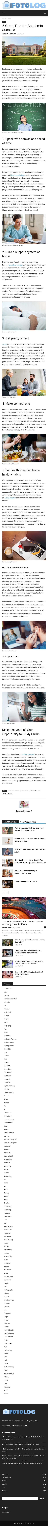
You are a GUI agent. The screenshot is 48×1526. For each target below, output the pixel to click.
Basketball (7, 1012)
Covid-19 (7, 1082)
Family (6, 1129)
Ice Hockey (7, 1206)
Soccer (6, 1327)
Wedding (7, 1387)
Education (7, 1116)
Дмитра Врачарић (10, 33)
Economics (7, 1112)
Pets (5, 1286)
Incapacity (7, 1210)
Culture (6, 1089)
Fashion (6, 1136)
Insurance (7, 1216)
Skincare (7, 1323)
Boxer (6, 1032)
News (6, 1273)
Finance (6, 1149)
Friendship (8, 1159)
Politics (6, 1293)
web (5, 1383)
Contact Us (6, 1512)
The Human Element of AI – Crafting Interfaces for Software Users (24, 1450)
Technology (8, 1350)
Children (7, 1066)
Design (6, 1102)
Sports (6, 1340)
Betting (6, 1019)
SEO (5, 1310)
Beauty (6, 1015)
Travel (6, 1363)
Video (6, 1380)
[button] (3, 13)
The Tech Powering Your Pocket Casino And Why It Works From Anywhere (22, 1438)
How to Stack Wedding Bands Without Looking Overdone (22, 1463)
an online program (16, 265)
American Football (10, 999)
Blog (5, 1029)
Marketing (7, 1236)
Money (6, 1246)
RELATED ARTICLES (11, 822)
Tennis (6, 1353)
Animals (7, 1002)
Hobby (6, 1196)
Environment (8, 1123)
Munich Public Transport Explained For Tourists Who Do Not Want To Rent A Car (23, 1457)
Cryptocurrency (9, 1086)
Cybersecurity (9, 1092)
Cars (5, 1052)
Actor (5, 992)
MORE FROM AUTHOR (28, 822)
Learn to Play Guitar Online (26, 881)
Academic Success (14, 791)
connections (24, 791)
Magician (7, 1233)
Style (5, 1347)
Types (6, 1370)
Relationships (9, 1300)
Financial (7, 1153)
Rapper (6, 1296)
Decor (6, 1099)
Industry (7, 1213)
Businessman (9, 1042)
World (6, 1390)
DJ (4, 1109)
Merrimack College (17, 175)
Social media (8, 1337)
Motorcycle (8, 1250)
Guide (6, 1183)
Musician (7, 1263)
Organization (8, 1276)
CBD (5, 1059)
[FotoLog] (24, 5)
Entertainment (9, 1119)
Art (5, 1005)
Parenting (7, 1280)
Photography (8, 1290)
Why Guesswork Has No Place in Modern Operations (20, 1444)
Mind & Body (8, 1240)
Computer (7, 1076)
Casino (6, 1056)
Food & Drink (8, 1156)
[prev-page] (3, 892)
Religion (7, 1303)
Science (6, 1307)
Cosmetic (7, 1079)
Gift (5, 1179)
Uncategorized (9, 1373)
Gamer (6, 1169)
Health (6, 1189)
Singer (6, 1317)
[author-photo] (24, 808)
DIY (5, 1106)
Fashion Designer (10, 1139)
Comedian (7, 1069)
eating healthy (10, 498)
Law (5, 1223)
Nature (6, 1266)
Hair (5, 1186)
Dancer (6, 1096)
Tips (9, 18)
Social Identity (9, 1330)
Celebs (6, 1062)
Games (6, 1173)
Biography (7, 1026)
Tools (5, 1360)
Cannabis (7, 1049)
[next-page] (7, 892)
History (6, 1193)
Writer (6, 1394)
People (6, 1283)
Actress (6, 995)
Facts (5, 1126)
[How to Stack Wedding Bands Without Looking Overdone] (7, 975)
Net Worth (7, 1270)
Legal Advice (8, 1226)
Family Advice (9, 1133)
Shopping (7, 1313)
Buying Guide (9, 1046)
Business (7, 1036)
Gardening (7, 1176)
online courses (28, 754)
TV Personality (9, 1367)
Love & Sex (7, 1230)
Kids (5, 1220)
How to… (7, 1203)
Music (6, 1260)
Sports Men (8, 1343)
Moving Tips (8, 1256)
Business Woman (10, 1039)
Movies (6, 1253)
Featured (7, 1146)
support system (7, 793)
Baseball (7, 1009)
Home (4, 18)
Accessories (8, 989)
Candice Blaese (6, 927)
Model (6, 1243)
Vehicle (6, 1377)
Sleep (4, 344)
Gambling (7, 1166)
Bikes (5, 1022)
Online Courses (35, 791)
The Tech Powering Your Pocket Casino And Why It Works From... (22, 923)
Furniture (7, 1163)
